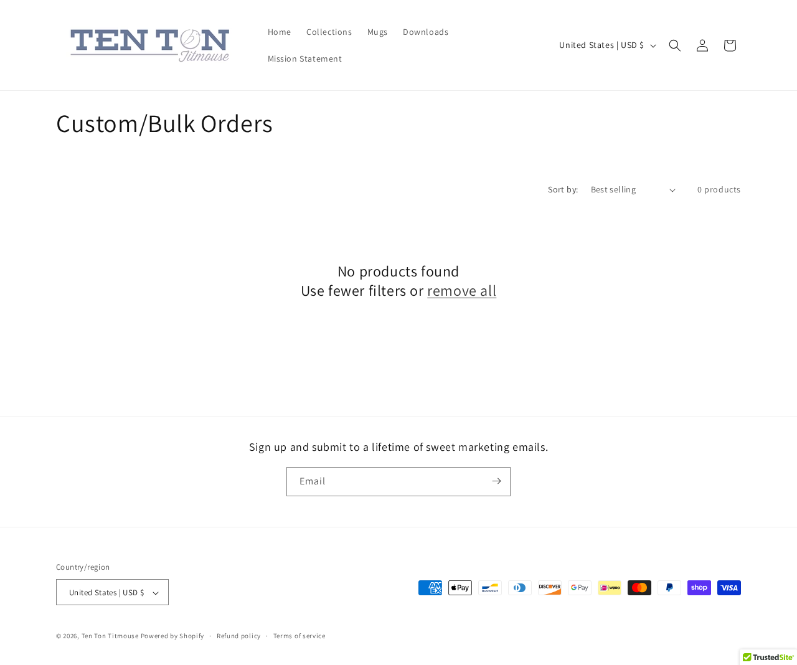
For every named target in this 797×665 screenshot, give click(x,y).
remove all (461, 290)
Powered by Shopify (173, 636)
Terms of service (299, 635)
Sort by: (563, 189)
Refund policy (239, 635)
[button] (675, 45)
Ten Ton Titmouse (110, 636)
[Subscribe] (496, 481)
